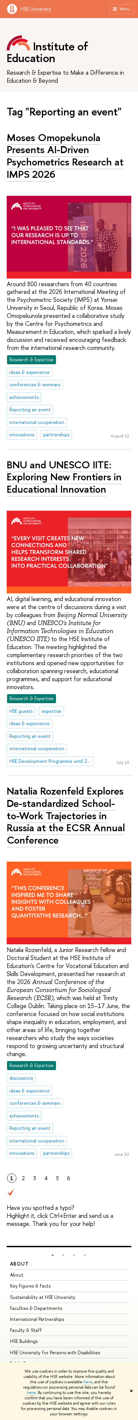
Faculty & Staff (26, 1330)
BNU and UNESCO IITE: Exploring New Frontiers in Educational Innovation (64, 477)
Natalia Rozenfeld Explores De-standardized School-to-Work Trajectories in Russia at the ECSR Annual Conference (66, 815)
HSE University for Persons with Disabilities (55, 1352)
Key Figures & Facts (30, 1286)
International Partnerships (37, 1319)
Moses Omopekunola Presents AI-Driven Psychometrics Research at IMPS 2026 (65, 155)
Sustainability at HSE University (42, 1297)
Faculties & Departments (36, 1308)
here (87, 1382)
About (19, 1264)
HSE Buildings (24, 1341)
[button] (52, 1255)
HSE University (35, 9)
